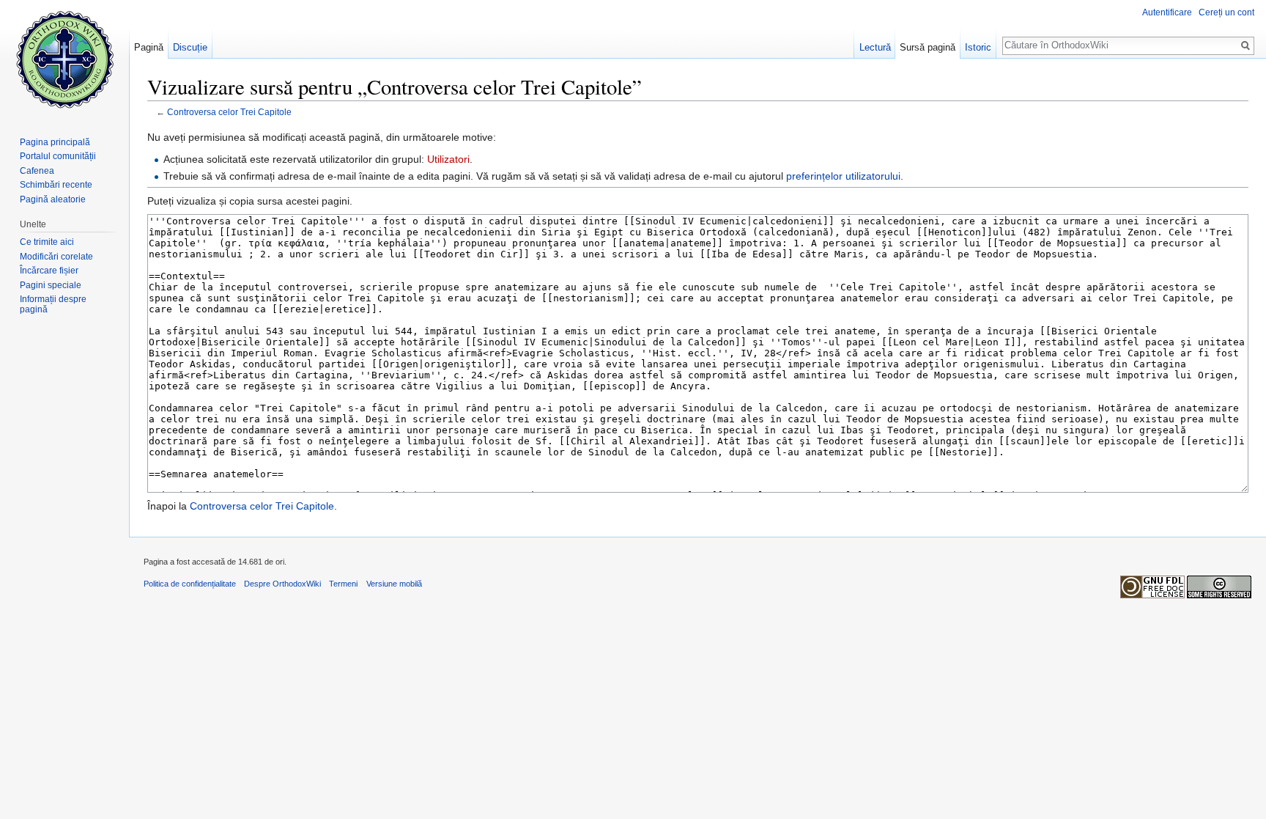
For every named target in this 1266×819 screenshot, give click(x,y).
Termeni (343, 583)
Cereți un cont (1226, 12)
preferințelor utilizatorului (843, 176)
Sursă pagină (927, 47)
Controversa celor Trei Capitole (229, 112)
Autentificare (1167, 12)
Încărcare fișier (49, 270)
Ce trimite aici (47, 242)
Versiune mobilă (394, 583)
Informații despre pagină (53, 304)
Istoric (978, 47)
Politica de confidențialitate (190, 583)
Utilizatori (448, 159)
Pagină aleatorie (53, 199)
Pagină (148, 47)
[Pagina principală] (64, 58)
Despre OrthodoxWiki (282, 583)
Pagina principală (55, 142)
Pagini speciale (50, 285)
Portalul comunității (58, 156)
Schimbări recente (56, 185)
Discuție (190, 47)
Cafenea (37, 171)
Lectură (875, 47)
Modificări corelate (56, 256)
